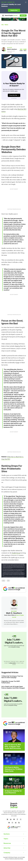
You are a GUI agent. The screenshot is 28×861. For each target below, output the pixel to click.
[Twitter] (20, 819)
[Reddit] (15, 822)
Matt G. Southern (12, 49)
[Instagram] (12, 822)
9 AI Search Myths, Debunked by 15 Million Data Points (13, 769)
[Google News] (7, 819)
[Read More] (14, 759)
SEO (8, 580)
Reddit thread (16, 553)
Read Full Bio (14, 608)
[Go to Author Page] (3, 49)
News (3, 580)
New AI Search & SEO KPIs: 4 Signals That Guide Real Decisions (13, 746)
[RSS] (19, 822)
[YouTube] (14, 819)
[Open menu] (3, 15)
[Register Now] (14, 736)
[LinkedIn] (10, 819)
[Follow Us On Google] (14, 589)
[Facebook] (17, 819)
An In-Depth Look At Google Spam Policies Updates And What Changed (13, 687)
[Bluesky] (9, 822)
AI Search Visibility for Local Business (13, 792)
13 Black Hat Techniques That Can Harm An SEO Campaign (12, 676)
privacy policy (12, 663)
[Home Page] (11, 15)
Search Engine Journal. (16, 857)
